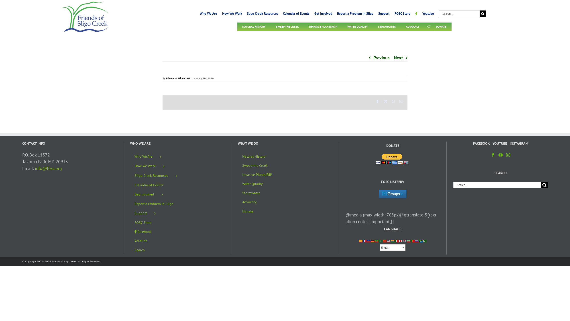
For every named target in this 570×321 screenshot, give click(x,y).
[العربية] (381, 240)
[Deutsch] (373, 240)
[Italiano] (397, 240)
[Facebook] (493, 155)
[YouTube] (501, 155)
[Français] (365, 240)
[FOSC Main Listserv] (392, 193)
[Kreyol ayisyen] (369, 240)
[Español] (361, 240)
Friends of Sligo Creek (178, 78)
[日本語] (401, 240)
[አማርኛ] (377, 240)
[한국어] (405, 240)
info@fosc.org (48, 168)
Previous (381, 58)
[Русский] (417, 240)
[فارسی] (409, 240)
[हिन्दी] (393, 240)
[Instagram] (508, 155)
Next (398, 58)
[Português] (413, 240)
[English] (389, 240)
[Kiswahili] (421, 240)
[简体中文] (385, 240)
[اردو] (425, 240)
